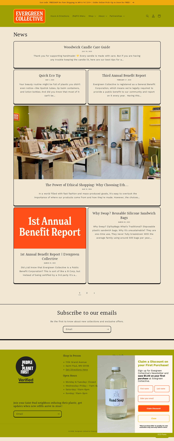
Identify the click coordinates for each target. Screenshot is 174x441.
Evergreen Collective (83, 431)
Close (153, 418)
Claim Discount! (154, 408)
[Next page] (94, 293)
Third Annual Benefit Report (124, 75)
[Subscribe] (108, 329)
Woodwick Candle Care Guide (87, 47)
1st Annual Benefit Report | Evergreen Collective (50, 256)
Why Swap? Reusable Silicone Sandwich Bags (124, 215)
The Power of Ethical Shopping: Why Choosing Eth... (87, 185)
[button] (92, 16)
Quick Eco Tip (50, 75)
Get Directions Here (77, 369)
